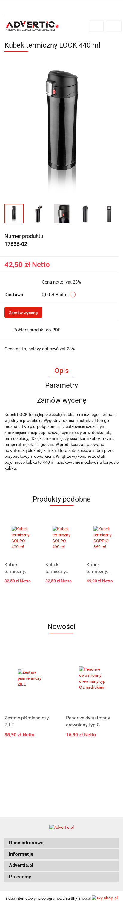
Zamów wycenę (23, 312)
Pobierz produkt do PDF (36, 330)
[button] (61, 843)
